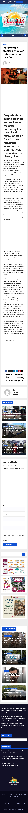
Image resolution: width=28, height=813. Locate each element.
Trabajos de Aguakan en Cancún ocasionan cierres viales (9, 377)
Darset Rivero (14, 62)
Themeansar (15, 796)
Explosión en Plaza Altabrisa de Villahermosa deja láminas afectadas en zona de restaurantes (14, 804)
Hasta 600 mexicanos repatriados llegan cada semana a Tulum (14, 693)
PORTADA (11, 426)
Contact (16, 800)
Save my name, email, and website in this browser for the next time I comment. (13, 538)
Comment (6, 474)
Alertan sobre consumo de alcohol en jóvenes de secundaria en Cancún (18, 378)
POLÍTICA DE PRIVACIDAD (10, 809)
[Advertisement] (14, 100)
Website (5, 524)
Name (5, 505)
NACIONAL (6, 671)
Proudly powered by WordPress (10, 794)
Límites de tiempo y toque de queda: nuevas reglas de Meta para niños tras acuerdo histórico (12, 758)
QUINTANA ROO (13, 688)
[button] (22, 35)
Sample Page (21, 809)
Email (5, 515)
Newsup (24, 794)
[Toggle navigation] (13, 35)
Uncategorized (8, 635)
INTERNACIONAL (7, 653)
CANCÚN (5, 44)
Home (11, 800)
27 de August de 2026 (12, 642)
